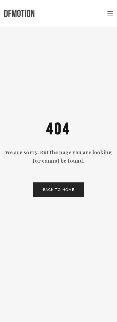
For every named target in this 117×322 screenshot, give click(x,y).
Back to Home (58, 189)
